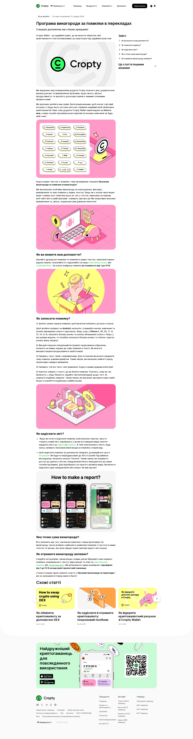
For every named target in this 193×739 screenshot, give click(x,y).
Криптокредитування (107, 720)
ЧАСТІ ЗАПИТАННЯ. (84, 713)
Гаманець (103, 701)
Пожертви (103, 715)
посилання (44, 455)
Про (62, 713)
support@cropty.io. (67, 445)
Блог (38, 716)
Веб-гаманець (142, 705)
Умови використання (75, 710)
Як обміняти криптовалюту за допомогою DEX (48, 616)
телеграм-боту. (44, 265)
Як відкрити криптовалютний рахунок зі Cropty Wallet (137, 616)
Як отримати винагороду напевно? (137, 58)
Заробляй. (103, 711)
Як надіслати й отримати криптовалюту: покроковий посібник (95, 616)
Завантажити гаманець (45, 710)
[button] (157, 598)
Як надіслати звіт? (130, 49)
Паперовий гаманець (145, 701)
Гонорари (61, 710)
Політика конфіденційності (47, 713)
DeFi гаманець (142, 709)
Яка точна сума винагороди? (134, 54)
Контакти (69, 713)
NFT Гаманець (142, 713)
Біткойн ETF (104, 724)
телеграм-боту (56, 565)
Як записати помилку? (131, 45)
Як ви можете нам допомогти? (135, 41)
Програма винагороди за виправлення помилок (61, 716)
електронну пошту (97, 262)
